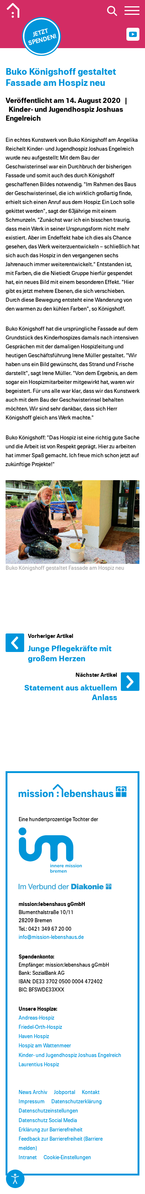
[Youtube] (132, 34)
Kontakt (91, 1092)
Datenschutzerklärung (76, 1101)
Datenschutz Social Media (48, 1120)
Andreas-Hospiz (36, 1018)
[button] (132, 12)
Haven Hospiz (34, 1036)
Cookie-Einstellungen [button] (67, 1157)
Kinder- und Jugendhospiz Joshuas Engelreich (70, 1055)
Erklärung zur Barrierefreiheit (51, 1130)
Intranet (28, 1157)
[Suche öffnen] (112, 11)
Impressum (32, 1101)
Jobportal (64, 1092)
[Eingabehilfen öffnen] (15, 1179)
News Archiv (33, 1092)
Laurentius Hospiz (39, 1064)
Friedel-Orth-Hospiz (40, 1027)
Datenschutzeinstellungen (48, 1111)
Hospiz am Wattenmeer (45, 1045)
